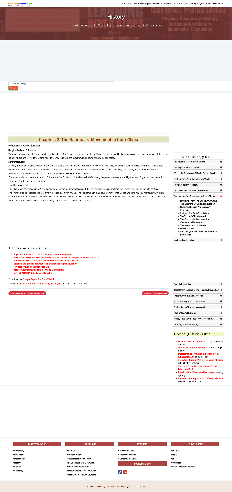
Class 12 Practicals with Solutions (81, 475)
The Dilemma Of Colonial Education (197, 204)
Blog (208, 3)
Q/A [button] (201, 3)
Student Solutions (127, 451)
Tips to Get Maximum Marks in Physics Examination (39, 269)
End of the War (187, 228)
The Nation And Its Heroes (193, 225)
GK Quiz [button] (176, 3)
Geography (19, 451)
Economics (19, 455)
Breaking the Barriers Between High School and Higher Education (45, 263)
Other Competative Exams (183, 467)
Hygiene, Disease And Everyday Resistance (28, 293)
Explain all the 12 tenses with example (196, 372)
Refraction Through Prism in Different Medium (200, 360)
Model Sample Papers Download (81, 471)
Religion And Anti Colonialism (194, 213)
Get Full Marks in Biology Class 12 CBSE (33, 272)
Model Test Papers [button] (161, 3)
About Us (71, 451)
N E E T (175, 455)
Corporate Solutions (128, 459)
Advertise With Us (74, 455)
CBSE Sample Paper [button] (141, 3)
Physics (17, 467)
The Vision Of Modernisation (154, 293)
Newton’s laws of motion (191, 341)
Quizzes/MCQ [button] (190, 3)
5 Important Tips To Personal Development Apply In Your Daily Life (46, 260)
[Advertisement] (116, 60)
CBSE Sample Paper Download (80, 463)
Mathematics (20, 459)
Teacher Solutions (128, 455)
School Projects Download (78, 467)
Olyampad (176, 463)
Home (73, 24)
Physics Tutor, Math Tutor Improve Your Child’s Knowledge (42, 254)
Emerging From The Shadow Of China (198, 200)
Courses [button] (126, 3)
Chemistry (18, 471)
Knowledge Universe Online (109, 486)
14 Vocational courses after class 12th (32, 266)
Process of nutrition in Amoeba (193, 347)
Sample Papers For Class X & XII (38, 279)
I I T (173, 459)
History (17, 463)
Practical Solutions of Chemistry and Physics (40, 283)
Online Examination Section (79, 459)
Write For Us (217, 3)
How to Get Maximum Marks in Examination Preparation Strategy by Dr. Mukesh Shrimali (56, 257)
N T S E (175, 451)
